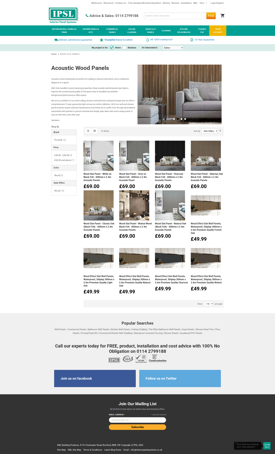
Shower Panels (171, 333)
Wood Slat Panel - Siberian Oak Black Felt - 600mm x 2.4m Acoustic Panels (207, 177)
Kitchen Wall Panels (120, 329)
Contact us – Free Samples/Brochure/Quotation (138, 3)
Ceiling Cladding (139, 329)
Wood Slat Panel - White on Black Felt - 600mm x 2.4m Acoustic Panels (97, 177)
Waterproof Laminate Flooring (148, 333)
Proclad (60, 140)
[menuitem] (64, 30)
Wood (58, 175)
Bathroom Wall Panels (98, 329)
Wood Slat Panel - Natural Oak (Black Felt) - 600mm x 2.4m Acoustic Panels (170, 226)
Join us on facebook (76, 378)
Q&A (195, 3)
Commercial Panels (76, 329)
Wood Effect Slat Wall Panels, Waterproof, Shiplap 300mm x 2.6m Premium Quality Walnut (206, 279)
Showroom (108, 3)
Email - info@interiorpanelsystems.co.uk (142, 450)
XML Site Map (74, 450)
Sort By (197, 131)
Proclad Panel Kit (89, 333)
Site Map (61, 450)
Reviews (175, 3)
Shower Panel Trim (205, 329)
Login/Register (217, 3)
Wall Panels (60, 329)
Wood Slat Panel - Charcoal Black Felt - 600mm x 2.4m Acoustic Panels (169, 177)
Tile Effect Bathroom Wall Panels (164, 329)
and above (64, 160)
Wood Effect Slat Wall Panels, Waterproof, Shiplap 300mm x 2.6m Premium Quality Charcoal (171, 279)
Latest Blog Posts (112, 450)
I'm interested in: (150, 47)
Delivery (166, 3)
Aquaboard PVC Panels (191, 333)
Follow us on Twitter (161, 378)
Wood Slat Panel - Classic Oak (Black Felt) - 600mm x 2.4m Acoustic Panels (99, 226)
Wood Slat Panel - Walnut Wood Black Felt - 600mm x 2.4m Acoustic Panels (135, 226)
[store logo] (63, 15)
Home (118, 47)
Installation (186, 3)
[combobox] (180, 15)
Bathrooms (96, 3)
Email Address (117, 415)
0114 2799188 (126, 16)
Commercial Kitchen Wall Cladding (115, 333)
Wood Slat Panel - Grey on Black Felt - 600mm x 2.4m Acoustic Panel (133, 177)
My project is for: (100, 47)
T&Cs (202, 3)
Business (132, 47)
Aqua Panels (188, 329)
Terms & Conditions (92, 450)
